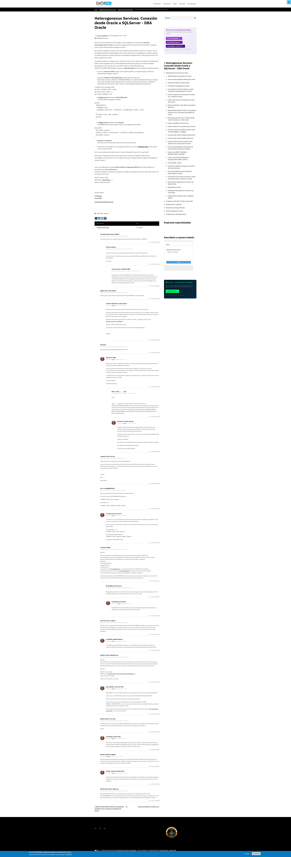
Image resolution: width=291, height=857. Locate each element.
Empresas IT (167, 4)
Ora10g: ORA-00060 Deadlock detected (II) (181, 135)
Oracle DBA (99, 213)
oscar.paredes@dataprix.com (104, 202)
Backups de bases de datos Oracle (179, 83)
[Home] (104, 3)
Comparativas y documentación (176, 214)
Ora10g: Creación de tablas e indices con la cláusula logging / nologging (181, 131)
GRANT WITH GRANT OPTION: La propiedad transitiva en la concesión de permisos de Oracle (109, 809)
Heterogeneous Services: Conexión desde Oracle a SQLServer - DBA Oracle (181, 119)
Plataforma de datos (102, 38)
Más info (69, 854)
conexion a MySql (105, 547)
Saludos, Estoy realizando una (109, 655)
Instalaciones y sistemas (174, 204)
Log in (150, 242)
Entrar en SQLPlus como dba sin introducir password (181, 106)
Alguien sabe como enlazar (108, 290)
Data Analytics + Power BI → (175, 46)
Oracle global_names (174, 163)
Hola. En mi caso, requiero (108, 620)
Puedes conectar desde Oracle (115, 771)
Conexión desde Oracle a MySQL (109, 234)
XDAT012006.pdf (103, 227)
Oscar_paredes (102, 36)
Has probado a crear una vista (115, 687)
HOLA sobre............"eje (119, 391)
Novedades (182, 3)
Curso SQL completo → (173, 38)
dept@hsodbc (106, 180)
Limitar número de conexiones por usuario (181, 126)
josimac (113, 305)
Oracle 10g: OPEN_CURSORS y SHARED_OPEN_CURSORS (177, 153)
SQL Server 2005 (111, 357)
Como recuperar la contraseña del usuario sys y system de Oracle (181, 95)
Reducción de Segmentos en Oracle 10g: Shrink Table (181, 183)
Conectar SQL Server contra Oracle (116, 303)
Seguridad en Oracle (174, 187)
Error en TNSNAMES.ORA (107, 488)
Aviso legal (172, 850)
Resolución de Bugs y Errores (175, 208)
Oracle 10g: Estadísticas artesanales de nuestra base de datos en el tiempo (180, 148)
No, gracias (256, 853)
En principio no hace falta (113, 736)
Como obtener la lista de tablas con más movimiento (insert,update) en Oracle (180, 90)
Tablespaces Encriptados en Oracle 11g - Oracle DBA (181, 191)
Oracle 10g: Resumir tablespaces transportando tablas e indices (178, 158)
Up (126, 807)
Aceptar (246, 854)
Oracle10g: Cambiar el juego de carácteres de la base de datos (181, 167)
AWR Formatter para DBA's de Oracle (179, 76)
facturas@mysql (115, 569)
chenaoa (108, 756)
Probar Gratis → (171, 291)
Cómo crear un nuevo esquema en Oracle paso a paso (181, 101)
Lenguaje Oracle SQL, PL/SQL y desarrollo (179, 201)
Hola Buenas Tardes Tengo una (109, 789)
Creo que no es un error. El (114, 513)
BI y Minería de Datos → (173, 42)
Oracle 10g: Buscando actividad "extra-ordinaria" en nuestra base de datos (180, 142)
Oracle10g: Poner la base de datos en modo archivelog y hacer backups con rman (181, 178)
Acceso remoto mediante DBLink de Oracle (181, 79)
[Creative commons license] (98, 850)
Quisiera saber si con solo (107, 719)
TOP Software (157, 4)
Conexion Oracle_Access (107, 456)
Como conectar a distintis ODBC (121, 269)
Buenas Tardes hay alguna (108, 754)
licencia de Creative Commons (126, 850)
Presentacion (163, 850)
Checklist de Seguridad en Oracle (178, 86)
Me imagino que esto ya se (114, 586)
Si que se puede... (111, 247)
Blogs (175, 4)
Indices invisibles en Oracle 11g (148, 807)
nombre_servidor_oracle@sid (114, 321)
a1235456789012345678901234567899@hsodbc (120, 674)
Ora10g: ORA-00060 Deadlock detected (180, 138)
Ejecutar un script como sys (125, 421)
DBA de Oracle (129, 68)
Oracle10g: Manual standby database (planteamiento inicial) (180, 172)
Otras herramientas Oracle (174, 211)
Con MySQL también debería (114, 639)
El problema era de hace (119, 601)
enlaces (106, 213)
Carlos (113, 359)
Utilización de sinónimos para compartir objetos (180, 197)
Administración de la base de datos (177, 73)
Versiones (103, 345)
